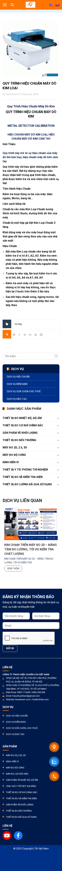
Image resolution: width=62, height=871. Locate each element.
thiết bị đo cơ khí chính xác (23, 425)
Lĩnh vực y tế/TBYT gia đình (21, 786)
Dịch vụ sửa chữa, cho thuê (22, 728)
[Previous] (5, 500)
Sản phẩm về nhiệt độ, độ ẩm (22, 780)
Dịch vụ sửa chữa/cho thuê (24, 391)
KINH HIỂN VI (11, 462)
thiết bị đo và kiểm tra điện (23, 477)
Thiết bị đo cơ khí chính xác (21, 792)
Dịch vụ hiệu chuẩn (18, 376)
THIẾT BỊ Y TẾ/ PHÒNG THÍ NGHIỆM (25, 469)
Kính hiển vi (12, 761)
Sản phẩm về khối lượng (20, 432)
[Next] (57, 500)
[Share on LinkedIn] (41, 335)
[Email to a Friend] (30, 335)
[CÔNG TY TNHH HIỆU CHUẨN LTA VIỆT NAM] (30, 5)
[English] (51, 5)
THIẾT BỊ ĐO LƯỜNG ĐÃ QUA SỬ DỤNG (27, 484)
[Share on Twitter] (24, 335)
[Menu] (5, 4)
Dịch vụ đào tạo (17, 399)
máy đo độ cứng (15, 767)
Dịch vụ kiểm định (17, 384)
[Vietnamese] (57, 5)
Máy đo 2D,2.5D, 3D (16, 755)
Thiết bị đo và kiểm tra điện (21, 798)
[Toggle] (58, 418)
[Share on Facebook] (19, 335)
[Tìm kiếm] (12, 4)
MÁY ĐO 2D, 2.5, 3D (15, 447)
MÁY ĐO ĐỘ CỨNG (14, 454)
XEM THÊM (13, 568)
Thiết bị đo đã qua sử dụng (21, 817)
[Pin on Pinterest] (35, 335)
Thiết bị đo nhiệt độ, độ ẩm (22, 418)
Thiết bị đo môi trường (19, 440)
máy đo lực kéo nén (17, 774)
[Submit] (56, 356)
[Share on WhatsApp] (13, 335)
